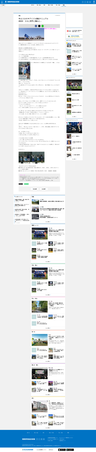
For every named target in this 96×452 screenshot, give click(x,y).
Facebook (83, 2)
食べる (33, 5)
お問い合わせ (62, 439)
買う (44, 5)
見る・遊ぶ (39, 5)
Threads (90, 2)
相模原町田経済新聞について (53, 437)
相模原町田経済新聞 (12, 2)
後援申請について (63, 440)
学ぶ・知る (58, 5)
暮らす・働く (50, 5)
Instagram (88, 2)
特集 (64, 5)
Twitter (85, 2)
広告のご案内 (50, 440)
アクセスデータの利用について (53, 439)
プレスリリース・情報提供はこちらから (66, 437)
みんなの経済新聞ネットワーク (27, 450)
